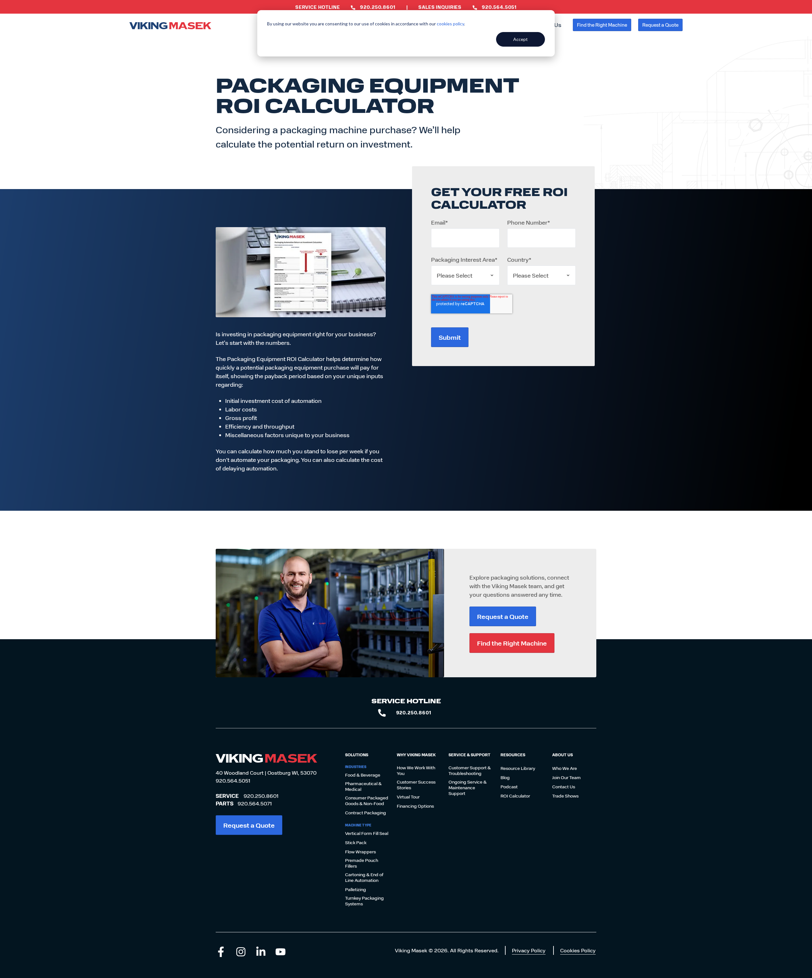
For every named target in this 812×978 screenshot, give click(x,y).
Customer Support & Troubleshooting (470, 770)
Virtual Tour (408, 797)
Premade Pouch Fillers (361, 863)
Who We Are (564, 768)
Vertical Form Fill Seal (366, 833)
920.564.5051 (233, 780)
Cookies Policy (578, 950)
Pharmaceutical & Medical (363, 786)
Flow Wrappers (360, 852)
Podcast (509, 787)
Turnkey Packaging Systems (364, 901)
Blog (505, 777)
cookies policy (450, 23)
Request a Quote (660, 25)
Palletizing (355, 889)
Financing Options (415, 806)
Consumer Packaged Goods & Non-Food (366, 800)
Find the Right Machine (602, 25)
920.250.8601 (261, 795)
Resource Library (518, 768)
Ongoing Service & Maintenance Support (468, 787)
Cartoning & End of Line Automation (364, 877)
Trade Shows (565, 796)
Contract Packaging (365, 813)
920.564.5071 (255, 803)
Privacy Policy (529, 950)
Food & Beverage (362, 775)
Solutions (356, 754)
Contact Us (563, 787)
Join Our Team (566, 777)
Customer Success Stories (416, 785)
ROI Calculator (515, 796)
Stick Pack (355, 842)
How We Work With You (416, 770)
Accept (520, 39)
